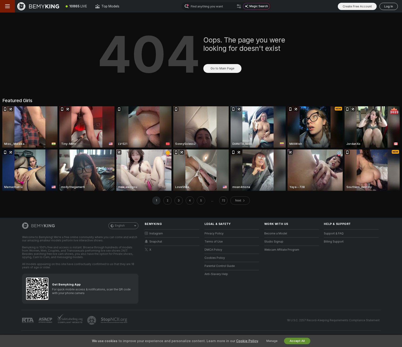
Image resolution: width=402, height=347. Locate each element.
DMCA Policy (213, 249)
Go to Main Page (222, 68)
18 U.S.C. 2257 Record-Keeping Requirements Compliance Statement (333, 320)
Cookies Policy (214, 257)
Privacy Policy (214, 233)
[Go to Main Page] (38, 6)
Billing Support (334, 241)
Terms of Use (213, 241)
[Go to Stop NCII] (114, 320)
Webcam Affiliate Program (281, 249)
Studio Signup (273, 241)
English (120, 225)
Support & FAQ (334, 233)
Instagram (156, 233)
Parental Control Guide (219, 266)
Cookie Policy (247, 341)
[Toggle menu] (7, 6)
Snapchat (155, 241)
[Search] (239, 6)
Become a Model (275, 233)
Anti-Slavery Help (216, 274)
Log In (388, 6)
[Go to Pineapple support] (92, 320)
